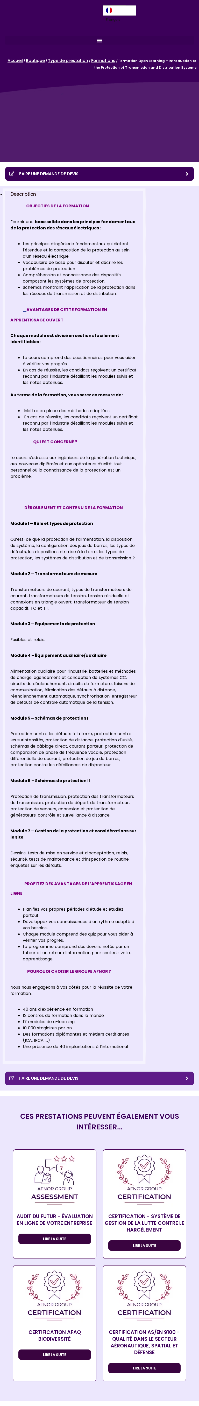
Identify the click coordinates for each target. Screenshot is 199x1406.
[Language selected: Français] (119, 10)
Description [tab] (23, 194)
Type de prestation (68, 61)
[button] (99, 40)
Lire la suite (54, 1238)
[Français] (119, 10)
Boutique (35, 61)
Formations (103, 61)
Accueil (15, 61)
